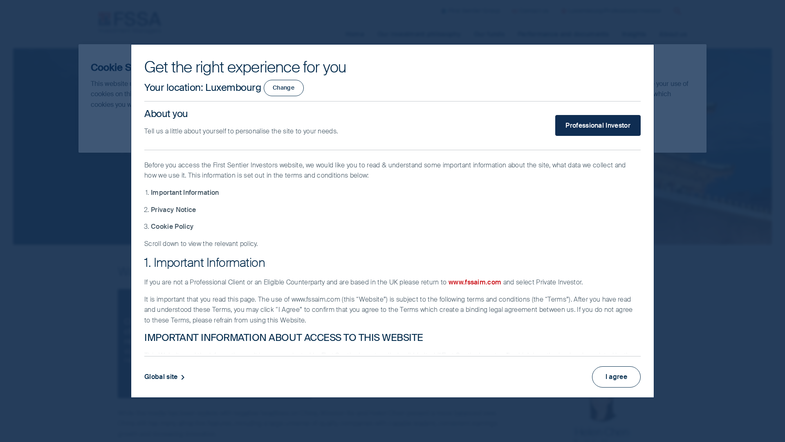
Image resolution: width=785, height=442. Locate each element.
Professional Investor (597, 125)
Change (283, 87)
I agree (616, 376)
